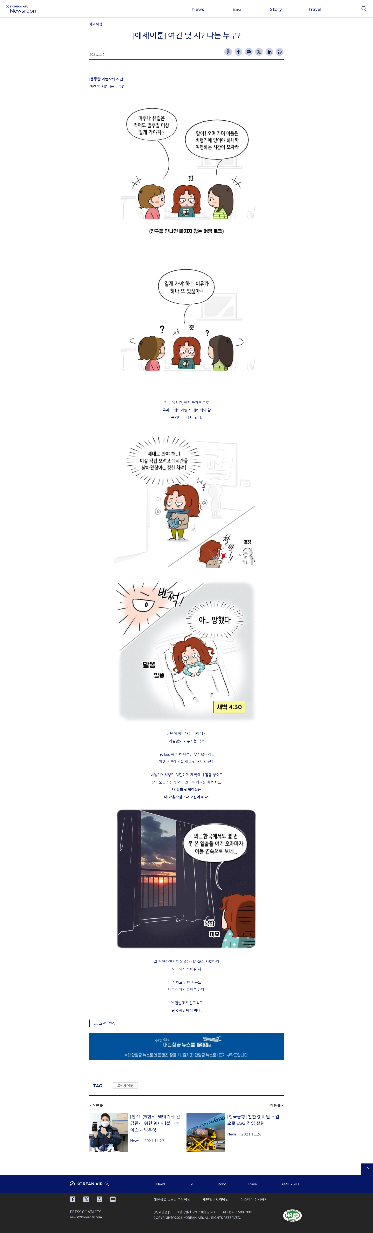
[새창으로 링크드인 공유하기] (269, 52)
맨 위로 (367, 1169)
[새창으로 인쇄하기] (280, 52)
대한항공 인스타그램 (99, 1199)
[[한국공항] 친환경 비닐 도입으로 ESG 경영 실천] (205, 1132)
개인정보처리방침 (215, 1199)
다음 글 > (277, 1105)
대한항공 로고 (99, 1184)
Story (276, 9)
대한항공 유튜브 (113, 1199)
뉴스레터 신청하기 (254, 1199)
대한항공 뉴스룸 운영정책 (171, 1199)
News (198, 9)
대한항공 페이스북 (72, 1199)
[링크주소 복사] (228, 52)
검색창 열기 (364, 8)
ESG (237, 9)
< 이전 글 (96, 1105)
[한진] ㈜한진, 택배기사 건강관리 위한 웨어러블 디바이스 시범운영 (155, 1123)
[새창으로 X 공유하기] (259, 52)
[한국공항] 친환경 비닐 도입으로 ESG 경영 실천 (253, 1119)
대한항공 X (86, 1199)
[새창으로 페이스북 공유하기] (238, 52)
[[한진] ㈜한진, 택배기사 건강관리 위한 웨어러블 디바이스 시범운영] (108, 1132)
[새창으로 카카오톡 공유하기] (249, 52)
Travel (314, 9)
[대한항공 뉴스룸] (21, 9)
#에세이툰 (125, 1085)
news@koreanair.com (86, 1217)
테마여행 (96, 23)
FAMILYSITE (291, 1183)
